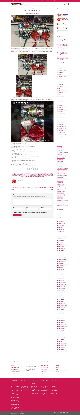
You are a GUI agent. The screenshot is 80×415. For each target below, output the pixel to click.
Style (58, 212)
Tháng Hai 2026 (60, 229)
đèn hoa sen (38, 173)
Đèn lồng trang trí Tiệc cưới (62, 70)
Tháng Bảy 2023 (60, 292)
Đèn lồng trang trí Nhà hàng (62, 141)
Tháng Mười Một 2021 (61, 326)
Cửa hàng (47, 0)
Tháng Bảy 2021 (60, 334)
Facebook (57, 367)
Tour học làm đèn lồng (15, 371)
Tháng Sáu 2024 (60, 269)
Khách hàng (43, 375)
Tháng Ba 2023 (60, 301)
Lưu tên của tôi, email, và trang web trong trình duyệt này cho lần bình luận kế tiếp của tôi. (31, 212)
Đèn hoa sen (59, 94)
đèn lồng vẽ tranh (18, 175)
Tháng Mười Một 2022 (61, 305)
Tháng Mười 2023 (60, 286)
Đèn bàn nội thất (60, 119)
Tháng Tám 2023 (60, 290)
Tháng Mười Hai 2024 (61, 257)
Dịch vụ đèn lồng (14, 369)
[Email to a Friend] (31, 169)
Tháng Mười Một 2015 (61, 345)
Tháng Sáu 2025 (60, 246)
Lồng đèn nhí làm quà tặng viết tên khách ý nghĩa (63, 40)
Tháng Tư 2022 (60, 318)
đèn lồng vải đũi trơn (60, 193)
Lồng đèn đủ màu (59, 161)
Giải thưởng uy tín (44, 367)
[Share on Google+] (35, 169)
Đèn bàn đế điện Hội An (61, 126)
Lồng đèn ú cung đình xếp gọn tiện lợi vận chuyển (63, 48)
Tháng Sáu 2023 (60, 294)
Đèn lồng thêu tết (60, 92)
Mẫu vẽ (55, 0)
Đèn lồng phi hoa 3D (60, 101)
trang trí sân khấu (37, 176)
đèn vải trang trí (65, 205)
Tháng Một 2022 (60, 322)
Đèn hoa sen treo (60, 111)
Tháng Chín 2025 (60, 240)
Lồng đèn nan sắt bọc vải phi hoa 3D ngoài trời (63, 53)
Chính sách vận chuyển (15, 373)
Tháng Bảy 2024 (60, 267)
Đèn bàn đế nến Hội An (61, 132)
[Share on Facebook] (27, 169)
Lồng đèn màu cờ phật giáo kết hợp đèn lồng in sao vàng (64, 58)
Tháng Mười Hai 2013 (61, 351)
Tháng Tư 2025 (60, 250)
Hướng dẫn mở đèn (15, 367)
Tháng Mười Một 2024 (61, 259)
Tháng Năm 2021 (60, 337)
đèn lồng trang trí (40, 174)
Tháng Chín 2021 (60, 330)
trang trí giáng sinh (60, 168)
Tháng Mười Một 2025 (61, 236)
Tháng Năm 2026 (60, 223)
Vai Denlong (36, 13)
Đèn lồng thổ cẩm (60, 109)
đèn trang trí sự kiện (60, 203)
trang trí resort (32, 176)
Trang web (42, 207)
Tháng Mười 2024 (60, 261)
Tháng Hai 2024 (60, 278)
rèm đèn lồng (59, 164)
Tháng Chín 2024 (60, 263)
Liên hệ (61, 0)
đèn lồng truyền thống (60, 189)
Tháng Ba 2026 (60, 227)
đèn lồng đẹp (66, 200)
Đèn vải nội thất (60, 68)
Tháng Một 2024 (60, 280)
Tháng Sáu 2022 (60, 313)
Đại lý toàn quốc (44, 371)
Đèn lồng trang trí (53, 5)
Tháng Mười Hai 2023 (61, 282)
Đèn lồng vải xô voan (60, 117)
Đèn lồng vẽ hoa (60, 72)
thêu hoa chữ (64, 164)
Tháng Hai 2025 (60, 254)
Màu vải (51, 0)
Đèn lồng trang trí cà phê (61, 128)
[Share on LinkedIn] (37, 169)
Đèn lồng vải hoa (60, 107)
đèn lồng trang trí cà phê (46, 174)
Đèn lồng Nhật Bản (60, 96)
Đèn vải (32, 5)
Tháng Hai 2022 (60, 320)
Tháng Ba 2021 (60, 341)
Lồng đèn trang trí (59, 154)
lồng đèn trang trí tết (60, 159)
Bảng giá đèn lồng (44, 369)
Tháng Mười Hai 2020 (61, 343)
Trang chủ (38, 0)
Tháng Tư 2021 (60, 339)
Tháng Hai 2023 (60, 303)
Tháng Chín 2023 (60, 288)
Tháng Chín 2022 (60, 309)
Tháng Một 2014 (60, 349)
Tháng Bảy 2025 (60, 244)
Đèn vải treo (59, 74)
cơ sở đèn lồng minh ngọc (61, 148)
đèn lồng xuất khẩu (28, 175)
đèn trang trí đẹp (33, 175)
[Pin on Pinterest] (33, 169)
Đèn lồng (58, 90)
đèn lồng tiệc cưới (34, 174)
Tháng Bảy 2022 (60, 311)
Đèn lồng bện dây (60, 124)
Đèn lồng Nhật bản (44, 5)
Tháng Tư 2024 (60, 273)
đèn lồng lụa (20, 174)
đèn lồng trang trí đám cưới (61, 187)
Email (27, 207)
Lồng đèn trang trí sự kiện (61, 157)
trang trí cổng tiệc (27, 176)
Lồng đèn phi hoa (14, 48)
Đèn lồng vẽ (59, 65)
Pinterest (57, 371)
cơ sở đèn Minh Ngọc (33, 173)
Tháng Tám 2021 (60, 332)
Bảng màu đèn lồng (44, 365)
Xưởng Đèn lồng (14, 97)
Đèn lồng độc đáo (60, 130)
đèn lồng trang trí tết (60, 186)
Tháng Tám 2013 (60, 353)
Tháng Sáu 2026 (60, 221)
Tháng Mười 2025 (60, 238)
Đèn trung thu (27, 5)
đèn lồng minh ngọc (25, 174)
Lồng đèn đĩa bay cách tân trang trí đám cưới (64, 45)
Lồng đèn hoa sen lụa (40, 175)
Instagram (57, 365)
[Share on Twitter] (29, 169)
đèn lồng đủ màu (59, 202)
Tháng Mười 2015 (60, 347)
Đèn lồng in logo (60, 115)
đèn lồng (41, 173)
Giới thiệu (43, 0)
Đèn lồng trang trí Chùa (61, 122)
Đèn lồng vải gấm (60, 84)
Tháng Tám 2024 (60, 265)
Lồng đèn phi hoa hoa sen (47, 175)
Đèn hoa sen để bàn (60, 103)
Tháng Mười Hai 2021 (61, 324)
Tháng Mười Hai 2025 (61, 233)
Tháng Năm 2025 (60, 248)
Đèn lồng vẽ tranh (60, 79)
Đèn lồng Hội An (60, 98)
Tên (14, 207)
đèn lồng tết (30, 174)
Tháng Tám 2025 (60, 242)
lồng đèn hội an (59, 152)
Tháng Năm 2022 (60, 316)
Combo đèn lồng (60, 136)
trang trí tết (42, 176)
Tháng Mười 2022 (60, 307)
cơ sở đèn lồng (27, 173)
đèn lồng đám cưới (60, 200)
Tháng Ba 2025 (60, 252)
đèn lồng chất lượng (46, 173)
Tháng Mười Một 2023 (61, 284)
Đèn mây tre (37, 5)
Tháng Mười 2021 (60, 328)
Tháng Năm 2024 (60, 271)
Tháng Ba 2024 (60, 276)
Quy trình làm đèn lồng (60, 163)
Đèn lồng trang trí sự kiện (61, 134)
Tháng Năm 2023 (60, 297)
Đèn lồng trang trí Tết (61, 113)
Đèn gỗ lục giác (60, 86)
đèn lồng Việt (23, 175)
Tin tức (58, 0)
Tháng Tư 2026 (60, 225)
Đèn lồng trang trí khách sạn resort (62, 77)
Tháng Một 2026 (60, 231)
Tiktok (57, 369)
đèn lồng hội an (16, 174)
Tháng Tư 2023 (60, 299)
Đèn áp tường (59, 82)
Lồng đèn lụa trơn (65, 152)
